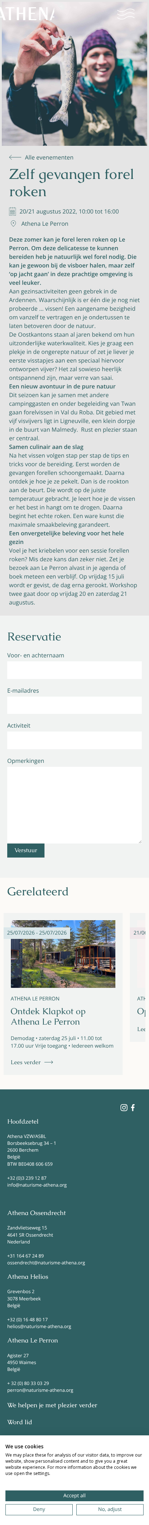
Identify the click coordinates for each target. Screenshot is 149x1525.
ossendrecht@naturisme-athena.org (46, 1262)
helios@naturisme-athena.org (39, 1326)
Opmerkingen (25, 761)
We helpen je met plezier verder (52, 1405)
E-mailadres (23, 690)
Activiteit (18, 725)
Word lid (19, 1422)
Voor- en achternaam (35, 655)
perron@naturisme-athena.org (40, 1390)
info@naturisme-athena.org (37, 1185)
